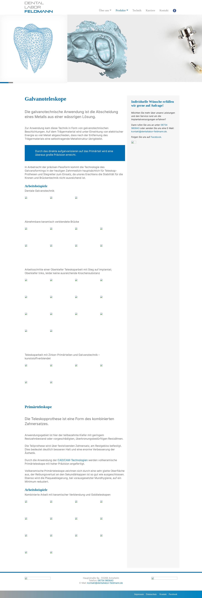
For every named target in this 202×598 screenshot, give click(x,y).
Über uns (104, 10)
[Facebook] (174, 10)
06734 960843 (105, 580)
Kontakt (164, 10)
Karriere (150, 10)
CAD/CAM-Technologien (73, 460)
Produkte (121, 10)
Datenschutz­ (151, 594)
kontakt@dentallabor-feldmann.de (149, 131)
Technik (136, 10)
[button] (77, 49)
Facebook (173, 594)
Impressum (139, 594)
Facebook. (156, 137)
